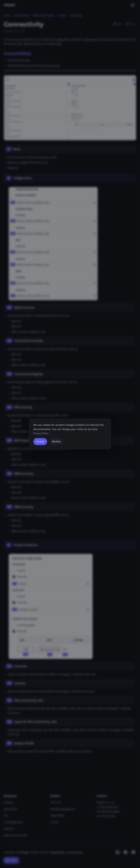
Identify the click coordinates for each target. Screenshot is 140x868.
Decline (56, 441)
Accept (40, 441)
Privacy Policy (40, 433)
